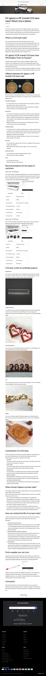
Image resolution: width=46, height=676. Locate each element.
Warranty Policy (26, 649)
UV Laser (3, 639)
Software (25, 639)
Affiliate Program (5, 653)
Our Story (3, 649)
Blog (3, 651)
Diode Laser (4, 641)
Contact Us (25, 642)
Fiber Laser (4, 634)
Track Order (25, 641)
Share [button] (8, 26)
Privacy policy (25, 656)
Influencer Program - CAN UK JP (7, 660)
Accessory (4, 642)
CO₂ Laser (4, 637)
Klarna (24, 634)
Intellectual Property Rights (28, 658)
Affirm (24, 636)
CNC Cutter (4, 636)
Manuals (24, 637)
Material (3, 644)
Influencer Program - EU (6, 656)
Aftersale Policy (26, 651)
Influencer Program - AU (6, 658)
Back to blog (24, 595)
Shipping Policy (26, 653)
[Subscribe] (36, 608)
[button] (3, 4)
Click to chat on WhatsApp (19, 620)
